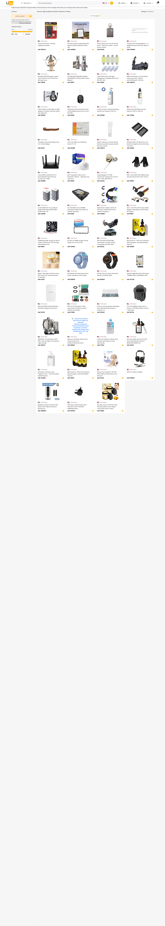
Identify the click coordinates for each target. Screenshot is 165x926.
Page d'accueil (16, 7)
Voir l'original (94, 16)
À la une (150, 11)
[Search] (111, 3)
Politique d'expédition (25, 23)
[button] (122, 3)
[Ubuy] (9, 3)
